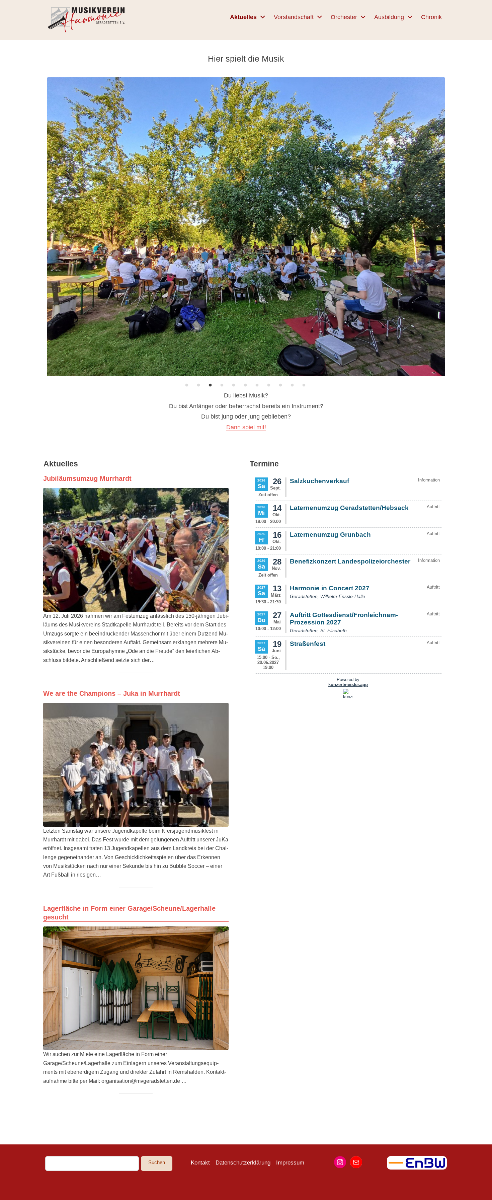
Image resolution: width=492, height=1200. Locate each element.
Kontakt (200, 1162)
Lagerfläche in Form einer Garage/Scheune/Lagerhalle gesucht (129, 913)
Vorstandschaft (294, 17)
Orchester (344, 17)
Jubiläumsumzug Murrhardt (87, 478)
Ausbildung (389, 17)
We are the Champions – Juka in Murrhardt (111, 693)
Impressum (290, 1162)
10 (292, 385)
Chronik (431, 17)
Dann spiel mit (245, 427)
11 (304, 385)
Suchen (156, 1162)
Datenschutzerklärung (243, 1162)
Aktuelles (243, 17)
